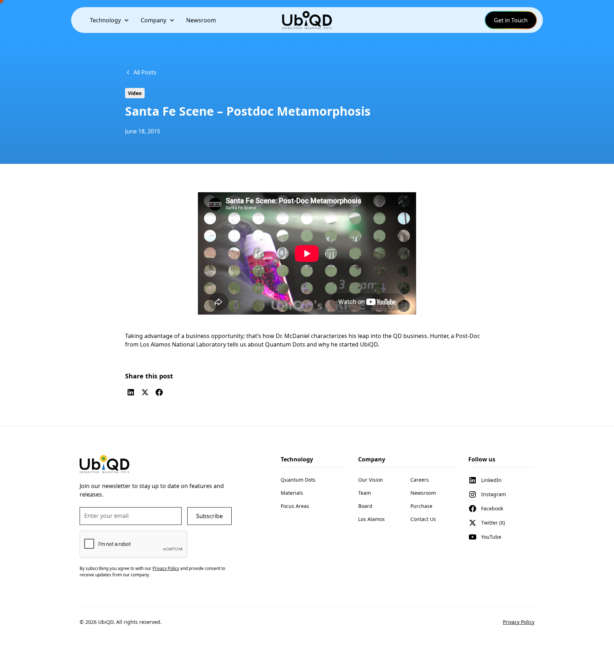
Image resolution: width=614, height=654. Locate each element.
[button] (109, 20)
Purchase (421, 506)
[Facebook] (159, 392)
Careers (419, 479)
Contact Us (423, 519)
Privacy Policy (518, 622)
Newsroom (201, 20)
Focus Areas (295, 506)
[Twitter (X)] (145, 392)
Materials (292, 492)
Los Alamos (371, 519)
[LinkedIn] (130, 392)
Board (365, 506)
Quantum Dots (298, 479)
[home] (307, 20)
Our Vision (370, 479)
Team (364, 492)
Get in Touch (511, 20)
